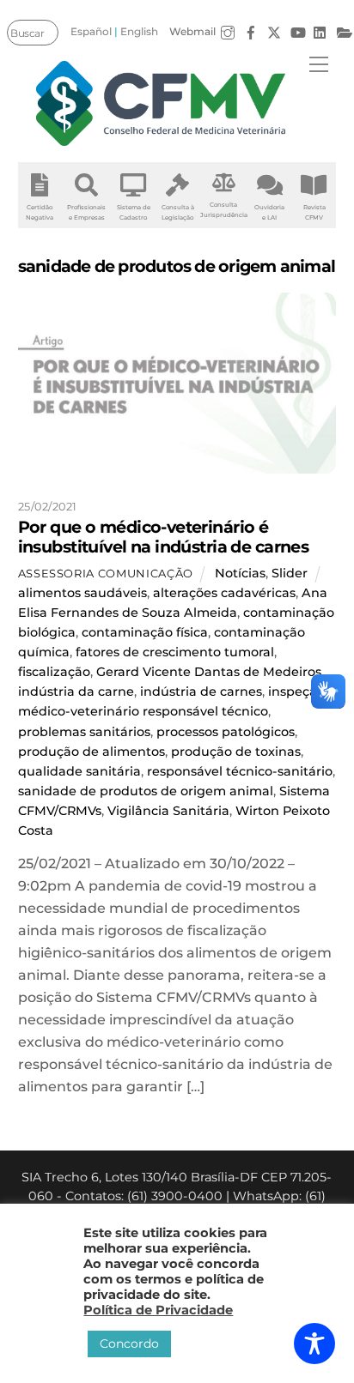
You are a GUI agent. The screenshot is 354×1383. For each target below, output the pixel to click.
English (139, 31)
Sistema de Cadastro (133, 212)
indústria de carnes (201, 691)
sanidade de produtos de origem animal (145, 791)
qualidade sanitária (79, 771)
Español (91, 31)
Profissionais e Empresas (86, 212)
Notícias (240, 573)
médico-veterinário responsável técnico (143, 711)
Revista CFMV (314, 212)
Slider (290, 573)
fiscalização (54, 671)
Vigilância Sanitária (168, 810)
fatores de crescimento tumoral (175, 652)
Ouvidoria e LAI (269, 212)
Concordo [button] (129, 1343)
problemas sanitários (84, 732)
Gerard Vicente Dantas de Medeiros (208, 671)
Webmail (192, 31)
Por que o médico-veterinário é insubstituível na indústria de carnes (163, 536)
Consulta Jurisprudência (223, 210)
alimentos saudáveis (82, 593)
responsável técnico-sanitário (240, 771)
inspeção (296, 691)
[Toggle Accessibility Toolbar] (314, 1343)
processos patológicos (225, 732)
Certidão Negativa (39, 212)
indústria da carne (76, 691)
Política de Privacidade (158, 1310)
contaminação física (145, 632)
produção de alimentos (91, 751)
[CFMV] (161, 103)
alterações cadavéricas (224, 593)
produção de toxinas (236, 751)
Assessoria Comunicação (105, 573)
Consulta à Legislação (178, 212)
